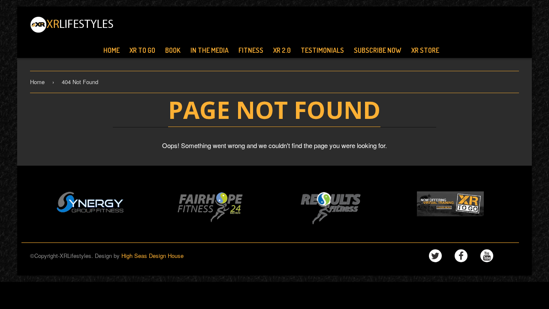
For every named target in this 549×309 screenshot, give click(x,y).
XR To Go (142, 50)
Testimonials (322, 50)
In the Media (209, 50)
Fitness (250, 50)
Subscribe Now (377, 50)
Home (111, 50)
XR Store (425, 50)
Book (173, 50)
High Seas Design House (152, 255)
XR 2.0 (282, 50)
